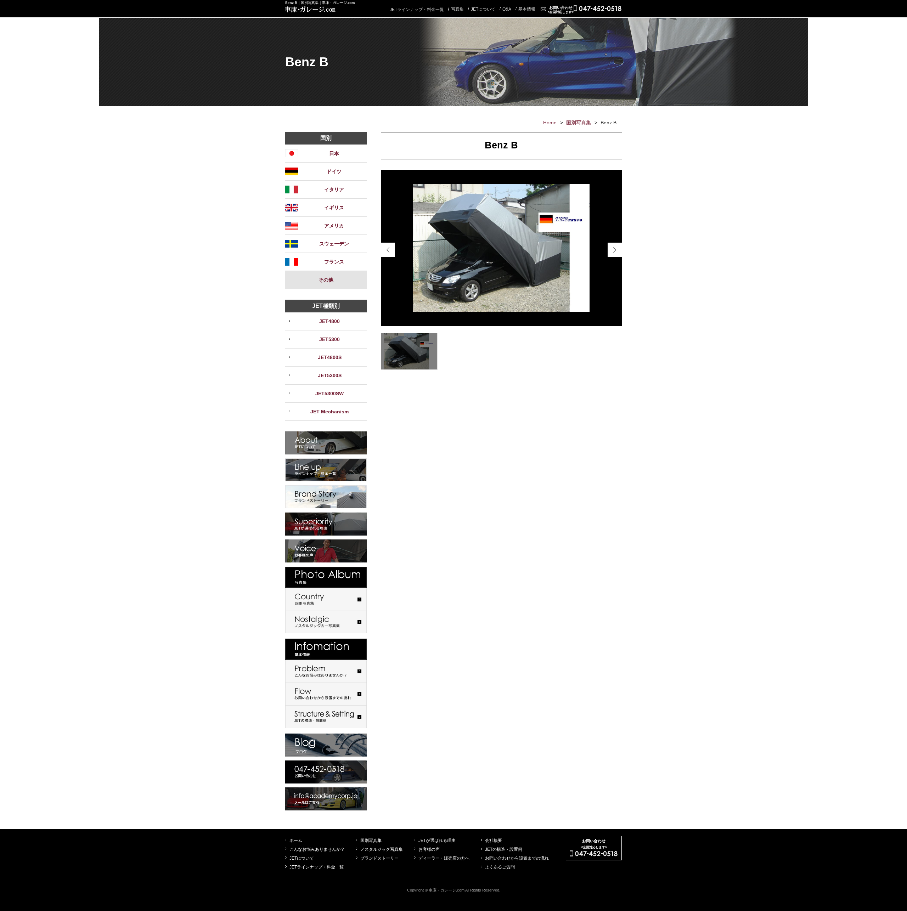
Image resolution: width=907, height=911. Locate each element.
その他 (326, 280)
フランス (334, 262)
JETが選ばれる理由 (437, 840)
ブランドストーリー (379, 858)
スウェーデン (334, 244)
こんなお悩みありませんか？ (317, 849)
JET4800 (329, 321)
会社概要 (493, 840)
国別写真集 (578, 122)
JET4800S (330, 357)
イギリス (334, 207)
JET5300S (330, 375)
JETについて (301, 858)
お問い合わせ (561, 9)
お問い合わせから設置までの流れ (517, 858)
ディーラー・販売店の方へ (443, 858)
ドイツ (334, 171)
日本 (334, 153)
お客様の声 (429, 849)
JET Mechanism (329, 411)
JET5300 (329, 339)
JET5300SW (329, 393)
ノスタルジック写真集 (381, 849)
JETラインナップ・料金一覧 (417, 9)
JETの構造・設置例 (503, 849)
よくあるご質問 (500, 867)
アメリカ (334, 225)
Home (550, 122)
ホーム (295, 840)
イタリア (334, 189)
